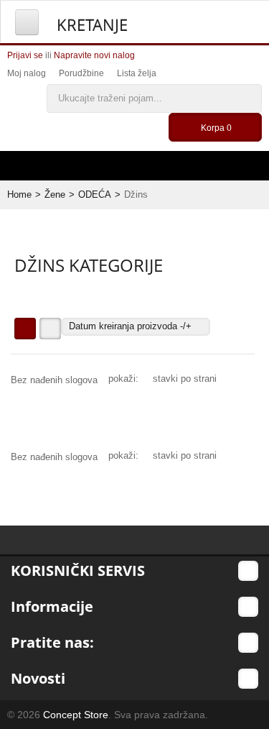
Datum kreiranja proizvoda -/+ (130, 326)
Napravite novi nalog (94, 55)
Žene (54, 194)
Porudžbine (81, 73)
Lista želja (136, 73)
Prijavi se (25, 55)
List (50, 328)
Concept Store (75, 714)
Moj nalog (26, 73)
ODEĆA (94, 194)
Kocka (25, 328)
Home (19, 194)
